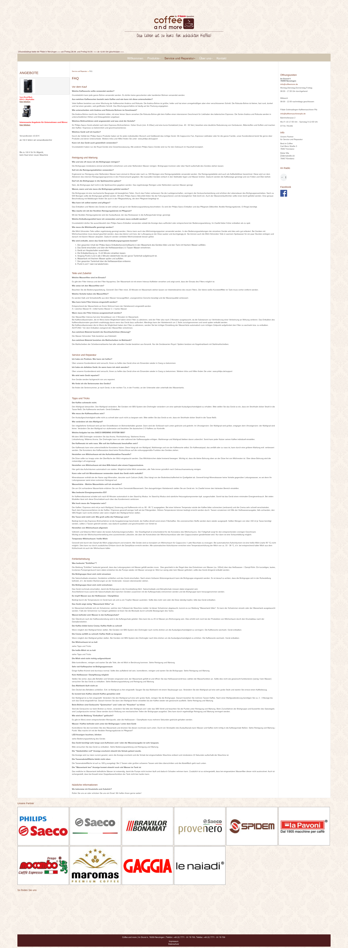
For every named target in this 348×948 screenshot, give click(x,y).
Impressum (173, 941)
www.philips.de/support (148, 139)
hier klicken (25, 102)
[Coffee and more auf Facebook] (283, 193)
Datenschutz (173, 944)
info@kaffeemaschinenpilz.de (293, 114)
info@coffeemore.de (289, 84)
